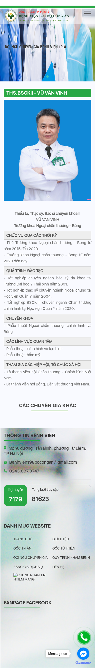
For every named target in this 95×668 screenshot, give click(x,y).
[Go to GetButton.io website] (83, 663)
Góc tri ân (22, 548)
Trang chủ (22, 539)
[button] (47, 76)
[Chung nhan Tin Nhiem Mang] (32, 577)
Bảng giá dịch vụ (28, 567)
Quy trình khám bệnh (71, 558)
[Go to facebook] (83, 654)
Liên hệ (58, 567)
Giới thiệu (60, 539)
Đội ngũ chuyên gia (30, 558)
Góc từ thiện (63, 548)
